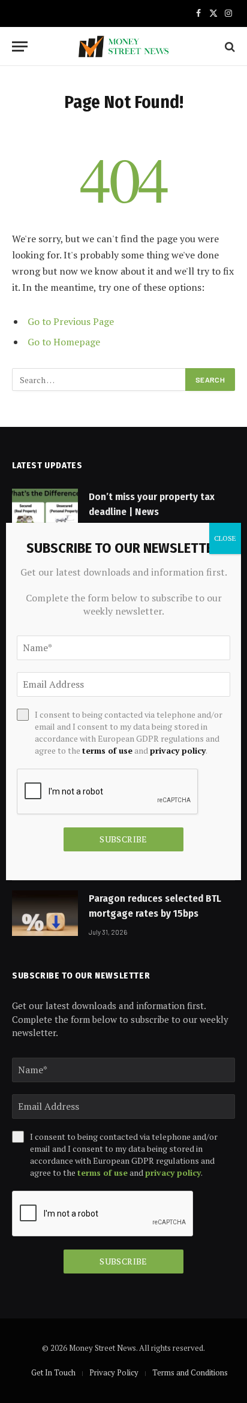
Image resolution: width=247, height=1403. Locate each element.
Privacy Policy (113, 1372)
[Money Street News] (123, 46)
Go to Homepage (64, 341)
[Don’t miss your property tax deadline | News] (45, 511)
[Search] (228, 46)
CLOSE (225, 538)
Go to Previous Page (71, 321)
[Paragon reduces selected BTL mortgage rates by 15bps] (45, 913)
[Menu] (20, 46)
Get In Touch (53, 1372)
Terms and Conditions (190, 1372)
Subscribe (123, 1261)
